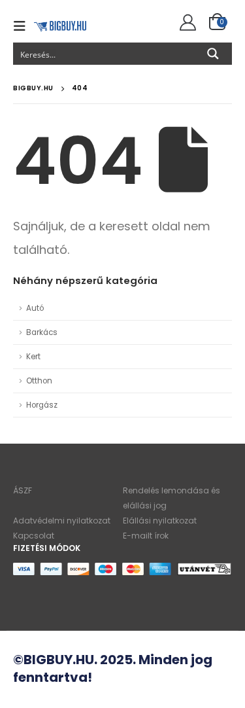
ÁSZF (22, 490)
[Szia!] (186, 23)
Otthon (39, 381)
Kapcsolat (33, 535)
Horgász (41, 405)
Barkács (41, 332)
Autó (35, 308)
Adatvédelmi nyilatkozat (61, 520)
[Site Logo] (60, 26)
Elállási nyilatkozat (160, 520)
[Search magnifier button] (213, 54)
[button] (23, 26)
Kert (33, 356)
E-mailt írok (146, 535)
